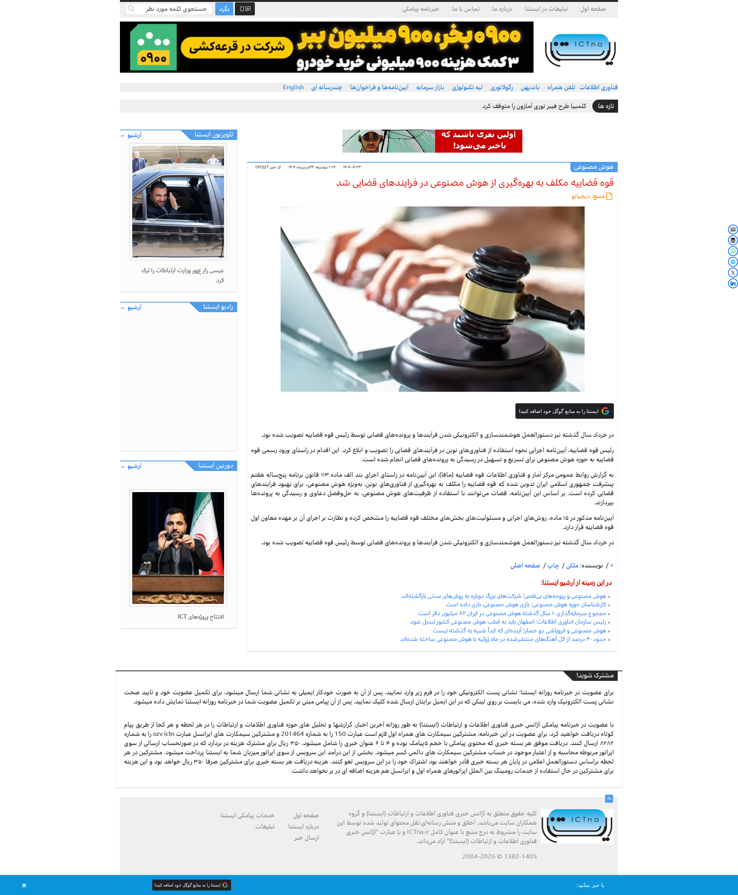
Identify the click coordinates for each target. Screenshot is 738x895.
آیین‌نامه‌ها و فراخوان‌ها (379, 87)
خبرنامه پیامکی (421, 9)
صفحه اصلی (525, 566)
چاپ (552, 566)
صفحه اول (593, 9)
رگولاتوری (501, 87)
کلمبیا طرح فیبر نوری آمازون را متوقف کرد (534, 106)
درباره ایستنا (303, 827)
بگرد (224, 9)
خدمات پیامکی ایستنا (248, 815)
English (293, 87)
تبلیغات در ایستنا (546, 9)
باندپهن (530, 87)
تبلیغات (265, 827)
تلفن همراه (561, 87)
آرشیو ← (130, 135)
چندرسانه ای (326, 87)
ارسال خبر (306, 838)
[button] (369, 885)
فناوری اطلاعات (598, 87)
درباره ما (502, 9)
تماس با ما (466, 9)
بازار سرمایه (430, 87)
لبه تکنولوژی (467, 87)
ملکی (571, 566)
